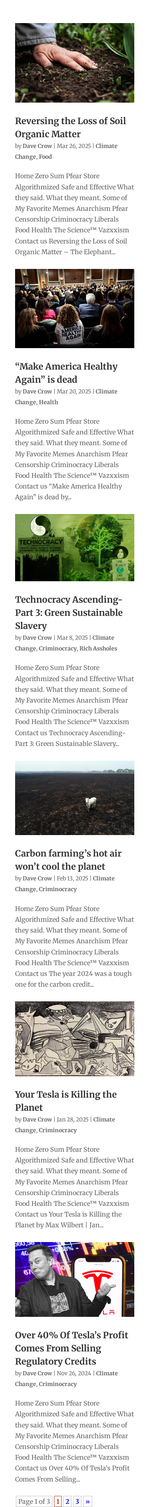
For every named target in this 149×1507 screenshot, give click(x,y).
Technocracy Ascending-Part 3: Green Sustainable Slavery (69, 612)
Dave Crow (37, 146)
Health (48, 402)
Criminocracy (58, 648)
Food (45, 156)
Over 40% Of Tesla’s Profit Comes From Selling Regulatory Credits (71, 1348)
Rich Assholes (98, 648)
